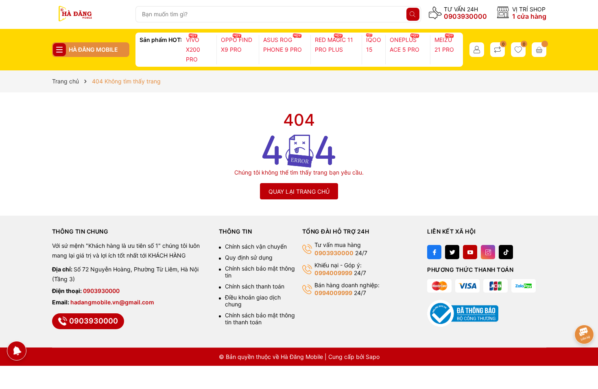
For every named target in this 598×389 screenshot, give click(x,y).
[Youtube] (470, 252)
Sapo (373, 356)
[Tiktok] (506, 252)
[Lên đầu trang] (585, 309)
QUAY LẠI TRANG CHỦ (299, 191)
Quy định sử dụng (249, 257)
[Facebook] (434, 252)
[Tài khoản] (476, 49)
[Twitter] (452, 252)
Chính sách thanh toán (254, 286)
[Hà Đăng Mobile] (90, 14)
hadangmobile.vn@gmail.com (112, 302)
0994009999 (333, 272)
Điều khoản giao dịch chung (253, 301)
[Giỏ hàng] (539, 49)
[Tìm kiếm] (412, 14)
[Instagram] (488, 252)
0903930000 (465, 16)
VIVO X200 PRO (193, 49)
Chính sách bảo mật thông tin (260, 272)
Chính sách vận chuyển (256, 246)
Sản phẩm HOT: (161, 39)
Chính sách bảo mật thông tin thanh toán (260, 319)
